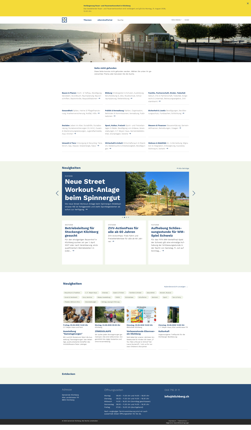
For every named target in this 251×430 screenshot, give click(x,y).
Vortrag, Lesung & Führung (110, 307)
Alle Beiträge (183, 168)
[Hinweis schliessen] (248, 3)
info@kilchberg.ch (177, 401)
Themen (87, 20)
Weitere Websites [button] (176, 20)
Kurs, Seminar (87, 302)
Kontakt (187, 20)
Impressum (172, 426)
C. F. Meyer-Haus (91, 298)
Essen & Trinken (118, 298)
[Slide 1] (122, 222)
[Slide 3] (126, 222)
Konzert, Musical (165, 298)
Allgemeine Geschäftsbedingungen (177, 428)
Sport (165, 302)
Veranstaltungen (90, 307)
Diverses (105, 298)
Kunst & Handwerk (71, 302)
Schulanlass (129, 302)
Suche (120, 20)
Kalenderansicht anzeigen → (176, 292)
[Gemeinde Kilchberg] (71, 20)
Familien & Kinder (135, 298)
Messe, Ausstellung (104, 302)
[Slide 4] (128, 222)
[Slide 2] (124, 222)
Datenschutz (182, 426)
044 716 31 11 (172, 395)
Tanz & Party (176, 302)
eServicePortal (105, 20)
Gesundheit (151, 298)
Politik (118, 302)
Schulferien (142, 302)
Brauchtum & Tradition (72, 298)
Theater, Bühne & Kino (72, 307)
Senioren (155, 302)
